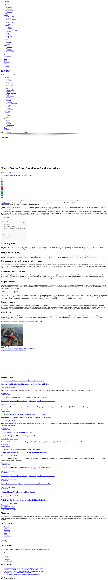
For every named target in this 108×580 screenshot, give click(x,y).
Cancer (9, 18)
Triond (17, 578)
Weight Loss (10, 22)
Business (6, 4)
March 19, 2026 (5, 439)
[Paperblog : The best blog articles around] (5, 542)
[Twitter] (54, 183)
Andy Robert (12, 404)
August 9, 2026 (5, 387)
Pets (8, 34)
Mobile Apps (10, 50)
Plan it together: (6, 224)
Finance (9, 9)
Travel (5, 54)
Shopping (6, 41)
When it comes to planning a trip (9, 285)
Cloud (5, 13)
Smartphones (10, 51)
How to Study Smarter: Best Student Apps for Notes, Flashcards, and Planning (28, 401)
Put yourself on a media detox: (10, 230)
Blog (5, 528)
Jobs (8, 33)
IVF (8, 21)
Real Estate (10, 36)
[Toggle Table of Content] (23, 222)
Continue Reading (5, 394)
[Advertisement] (54, 153)
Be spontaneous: (6, 232)
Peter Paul (12, 420)
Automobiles (10, 6)
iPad (8, 48)
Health (6, 15)
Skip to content (5, 1)
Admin (20, 172)
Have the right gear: (7, 234)
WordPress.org (8, 561)
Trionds (5, 70)
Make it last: (6, 239)
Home (5, 59)
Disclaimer (7, 62)
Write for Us (7, 56)
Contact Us (7, 65)
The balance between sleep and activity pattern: (14, 228)
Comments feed (8, 559)
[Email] (54, 185)
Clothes (9, 27)
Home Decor (7, 37)
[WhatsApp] (54, 191)
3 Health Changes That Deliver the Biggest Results (18, 436)
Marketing (10, 10)
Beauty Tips (10, 16)
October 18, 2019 (11, 172)
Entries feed (7, 558)
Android (9, 47)
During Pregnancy (12, 19)
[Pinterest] (54, 188)
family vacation (6, 203)
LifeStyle (6, 25)
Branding (9, 7)
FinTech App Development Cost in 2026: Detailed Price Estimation (24, 452)
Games (9, 31)
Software (9, 53)
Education (6, 39)
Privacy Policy (8, 63)
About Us (6, 60)
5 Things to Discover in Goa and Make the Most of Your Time (17, 348)
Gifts (8, 44)
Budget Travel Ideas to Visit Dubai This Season (13, 350)
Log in (6, 556)
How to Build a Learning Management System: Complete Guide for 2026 (26, 417)
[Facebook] (54, 180)
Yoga (8, 24)
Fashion (9, 28)
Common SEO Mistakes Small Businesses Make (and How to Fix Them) (25, 384)
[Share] (54, 196)
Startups (9, 12)
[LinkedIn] (54, 194)
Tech (5, 45)
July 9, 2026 (4, 404)
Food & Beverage (12, 30)
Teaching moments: (7, 237)
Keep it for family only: (8, 226)
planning (36, 247)
